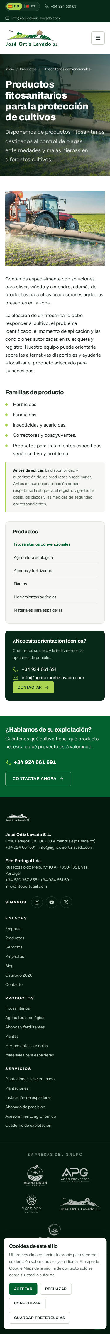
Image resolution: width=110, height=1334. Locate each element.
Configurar (27, 1303)
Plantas (20, 583)
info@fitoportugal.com (26, 886)
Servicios (13, 947)
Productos (28, 69)
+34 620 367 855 (21, 879)
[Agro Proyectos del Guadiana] (75, 1175)
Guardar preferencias (39, 1318)
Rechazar (56, 1289)
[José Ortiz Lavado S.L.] (80, 1204)
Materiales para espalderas (38, 610)
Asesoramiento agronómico (30, 1116)
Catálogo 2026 (18, 975)
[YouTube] (51, 902)
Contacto (14, 984)
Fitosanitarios (17, 1008)
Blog (9, 965)
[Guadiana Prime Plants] (31, 1204)
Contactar (30, 687)
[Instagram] (37, 902)
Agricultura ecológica (33, 557)
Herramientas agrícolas (35, 597)
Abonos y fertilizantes (33, 570)
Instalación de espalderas (28, 1097)
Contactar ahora (34, 778)
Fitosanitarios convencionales (42, 544)
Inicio (9, 69)
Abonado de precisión (25, 1106)
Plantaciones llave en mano (30, 1078)
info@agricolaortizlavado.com (53, 677)
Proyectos (14, 956)
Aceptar (23, 1289)
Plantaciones (17, 1088)
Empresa (13, 928)
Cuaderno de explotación (28, 1125)
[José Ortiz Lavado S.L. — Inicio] (31, 38)
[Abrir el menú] (98, 38)
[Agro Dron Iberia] (35, 1175)
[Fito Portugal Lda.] (55, 1233)
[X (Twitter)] (66, 902)
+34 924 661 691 (39, 669)
